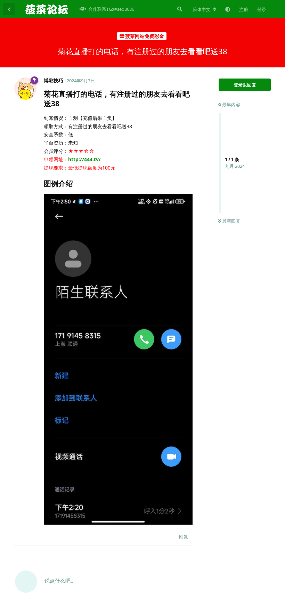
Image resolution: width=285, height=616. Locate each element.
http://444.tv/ (84, 159)
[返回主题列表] (9, 9)
